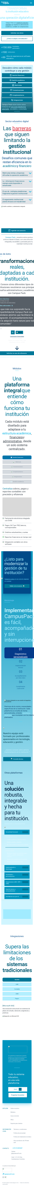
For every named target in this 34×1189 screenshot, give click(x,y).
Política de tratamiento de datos (22, 1137)
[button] (17, 457)
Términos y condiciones (20, 1129)
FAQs (12, 1119)
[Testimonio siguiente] (19, 332)
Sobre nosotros (15, 1108)
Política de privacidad (19, 1133)
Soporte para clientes (16, 1123)
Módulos (13, 1112)
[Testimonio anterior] (13, 332)
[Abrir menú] (31, 3)
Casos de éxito (15, 1116)
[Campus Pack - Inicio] (5, 3)
